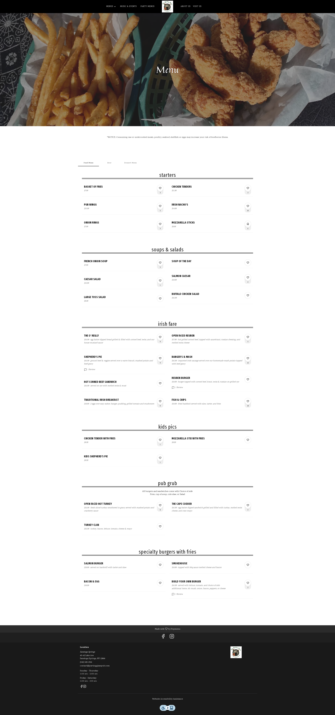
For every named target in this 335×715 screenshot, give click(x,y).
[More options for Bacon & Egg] (160, 583)
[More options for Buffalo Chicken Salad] (248, 295)
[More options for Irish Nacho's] (248, 206)
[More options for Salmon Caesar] (248, 277)
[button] (111, 6)
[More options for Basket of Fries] (160, 188)
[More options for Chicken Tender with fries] (160, 440)
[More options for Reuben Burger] (248, 379)
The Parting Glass (236, 652)
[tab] (88, 163)
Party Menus (147, 6)
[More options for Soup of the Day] (248, 263)
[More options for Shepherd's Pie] (160, 358)
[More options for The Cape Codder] (248, 505)
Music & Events (128, 6)
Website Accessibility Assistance (167, 699)
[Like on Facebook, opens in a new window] (163, 637)
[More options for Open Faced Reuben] (248, 337)
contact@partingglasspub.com (95, 666)
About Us (185, 6)
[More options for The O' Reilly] (160, 337)
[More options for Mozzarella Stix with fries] (248, 440)
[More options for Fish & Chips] (248, 401)
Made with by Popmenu (91, 629)
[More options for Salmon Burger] (160, 565)
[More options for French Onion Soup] (160, 263)
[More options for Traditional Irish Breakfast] (160, 401)
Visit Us (197, 6)
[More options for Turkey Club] (160, 526)
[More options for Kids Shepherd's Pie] (160, 458)
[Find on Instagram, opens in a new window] (171, 637)
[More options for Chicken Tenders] (248, 188)
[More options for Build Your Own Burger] (248, 583)
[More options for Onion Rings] (160, 224)
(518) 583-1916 (86, 662)
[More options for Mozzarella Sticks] (248, 224)
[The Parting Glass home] (167, 6)
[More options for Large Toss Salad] (160, 298)
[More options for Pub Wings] (160, 206)
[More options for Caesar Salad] (160, 280)
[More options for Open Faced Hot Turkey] (160, 505)
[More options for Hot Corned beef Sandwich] (160, 383)
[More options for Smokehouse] (248, 565)
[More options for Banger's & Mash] (248, 358)
